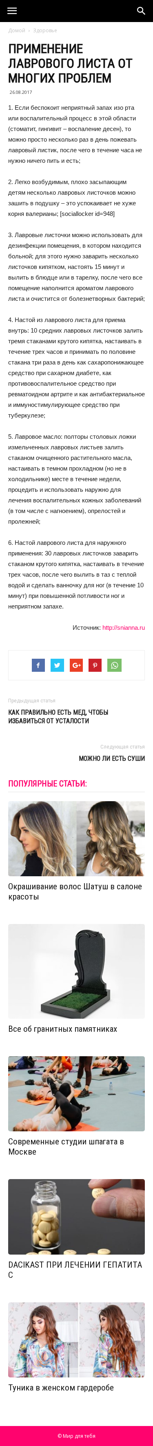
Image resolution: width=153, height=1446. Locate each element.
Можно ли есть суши (112, 758)
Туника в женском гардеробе (61, 1388)
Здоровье (45, 30)
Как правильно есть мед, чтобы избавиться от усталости (58, 717)
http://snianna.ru (123, 627)
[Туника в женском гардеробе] (76, 1339)
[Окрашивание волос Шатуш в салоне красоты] (76, 838)
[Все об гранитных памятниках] (76, 971)
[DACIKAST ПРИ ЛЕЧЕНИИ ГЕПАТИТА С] (76, 1216)
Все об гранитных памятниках (62, 1029)
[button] (141, 11)
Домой (16, 30)
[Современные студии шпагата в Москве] (76, 1093)
